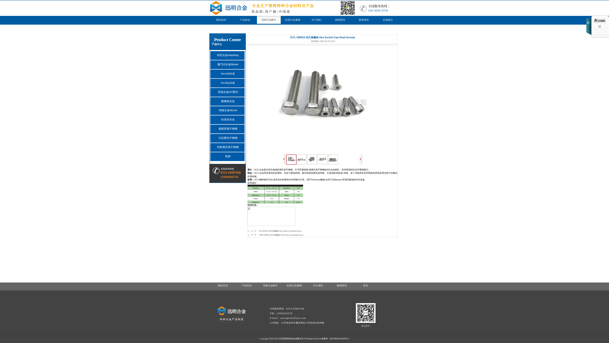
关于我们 (318, 285)
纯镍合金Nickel (228, 110)
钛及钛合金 (228, 119)
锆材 (228, 156)
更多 (365, 285)
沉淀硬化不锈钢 (228, 137)
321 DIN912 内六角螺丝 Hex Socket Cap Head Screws (276, 231)
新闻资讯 (342, 285)
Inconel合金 (228, 73)
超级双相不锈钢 (228, 128)
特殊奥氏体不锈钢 (228, 147)
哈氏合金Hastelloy (228, 55)
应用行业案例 (294, 285)
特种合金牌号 (270, 285)
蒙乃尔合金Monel (228, 64)
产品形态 (247, 285)
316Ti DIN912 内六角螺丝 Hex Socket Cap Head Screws (277, 235)
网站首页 (223, 285)
